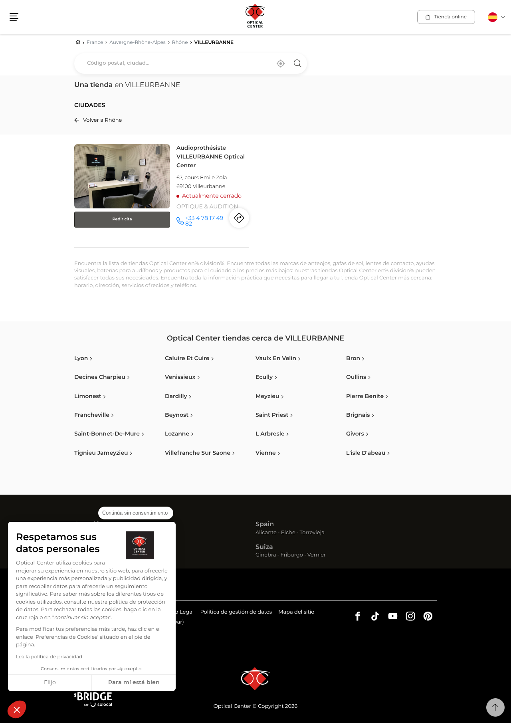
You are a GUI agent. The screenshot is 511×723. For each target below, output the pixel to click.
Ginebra (266, 555)
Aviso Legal (179, 613)
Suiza (264, 547)
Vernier (316, 555)
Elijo (50, 682)
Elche (288, 533)
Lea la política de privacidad (49, 657)
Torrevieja (312, 533)
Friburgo (292, 555)
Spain (265, 524)
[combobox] (190, 63)
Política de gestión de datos (236, 613)
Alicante (266, 533)
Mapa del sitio (296, 612)
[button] (16, 709)
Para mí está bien (134, 682)
